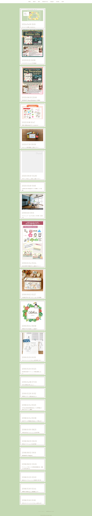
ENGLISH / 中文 (45, 1)
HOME (29, 1)
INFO (39, 1)
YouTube (57, 1)
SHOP (63, 1)
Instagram (52, 1)
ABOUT (34, 1)
